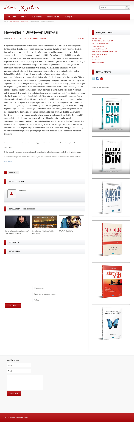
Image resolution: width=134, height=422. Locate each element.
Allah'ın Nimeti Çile (98, 62)
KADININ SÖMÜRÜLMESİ (100, 43)
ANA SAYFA (12, 17)
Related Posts (29, 209)
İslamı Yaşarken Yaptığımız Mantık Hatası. (105, 51)
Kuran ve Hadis (96, 38)
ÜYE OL (24, 17)
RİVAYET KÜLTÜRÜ (66, 231)
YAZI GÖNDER (37, 17)
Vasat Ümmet (96, 59)
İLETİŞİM (68, 17)
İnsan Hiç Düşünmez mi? (99, 49)
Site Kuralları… (53, 17)
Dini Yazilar (42, 38)
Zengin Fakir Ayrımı (98, 46)
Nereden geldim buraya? (99, 54)
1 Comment (81, 38)
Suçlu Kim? (95, 57)
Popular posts (14, 209)
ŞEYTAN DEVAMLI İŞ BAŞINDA (102, 41)
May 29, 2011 (14, 38)
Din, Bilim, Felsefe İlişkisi (19, 22)
